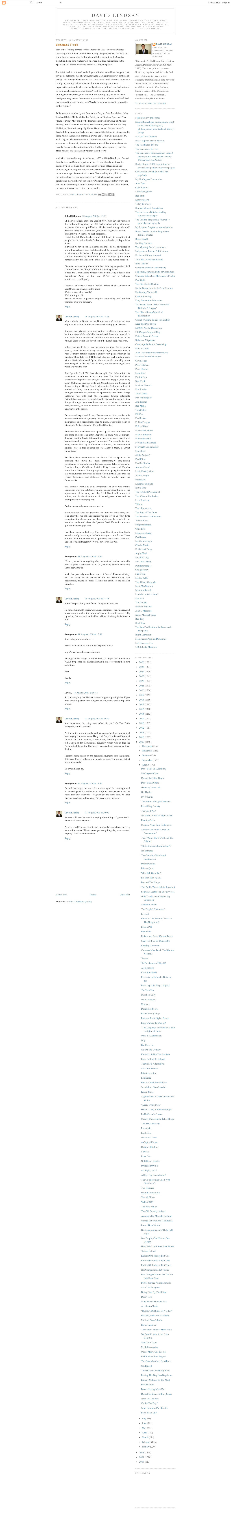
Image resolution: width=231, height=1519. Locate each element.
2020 (142, 690)
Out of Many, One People (153, 1351)
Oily (143, 1040)
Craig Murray (142, 569)
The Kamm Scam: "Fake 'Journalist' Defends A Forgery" (152, 306)
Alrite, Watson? (142, 454)
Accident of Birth (149, 1306)
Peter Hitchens (142, 364)
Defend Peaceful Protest (146, 336)
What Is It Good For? (151, 873)
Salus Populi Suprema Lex (154, 1301)
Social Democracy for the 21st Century (154, 288)
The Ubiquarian (143, 508)
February (146, 1442)
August (146, 764)
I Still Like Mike (149, 972)
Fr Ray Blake (141, 426)
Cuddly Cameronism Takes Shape (157, 1118)
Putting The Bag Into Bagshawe (156, 1375)
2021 (142, 685)
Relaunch (146, 1128)
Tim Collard (141, 602)
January (146, 1446)
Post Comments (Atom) (80, 901)
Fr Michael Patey (143, 549)
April (145, 1432)
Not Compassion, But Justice (155, 1269)
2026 (142, 662)
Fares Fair (146, 1156)
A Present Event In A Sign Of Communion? (155, 831)
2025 (142, 666)
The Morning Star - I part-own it (150, 247)
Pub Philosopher (143, 397)
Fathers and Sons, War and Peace (157, 936)
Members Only (148, 994)
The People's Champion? (153, 909)
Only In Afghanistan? (151, 1035)
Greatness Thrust (149, 1137)
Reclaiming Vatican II (146, 292)
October (146, 755)
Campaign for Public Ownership (150, 344)
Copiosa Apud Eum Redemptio (156, 824)
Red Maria (140, 405)
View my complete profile (151, 103)
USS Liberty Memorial (146, 646)
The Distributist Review (147, 283)
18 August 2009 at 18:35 (90, 556)
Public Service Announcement (156, 1282)
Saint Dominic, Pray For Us (154, 1407)
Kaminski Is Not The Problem (155, 1054)
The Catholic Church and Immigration (153, 857)
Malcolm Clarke (143, 532)
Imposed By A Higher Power (155, 1018)
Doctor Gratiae (148, 863)
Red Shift (140, 195)
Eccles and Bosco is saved (148, 255)
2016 (142, 709)
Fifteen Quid (147, 868)
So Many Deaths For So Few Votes (158, 891)
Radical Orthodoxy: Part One (155, 1255)
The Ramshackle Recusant (148, 516)
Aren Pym (140, 183)
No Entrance (147, 850)
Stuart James (141, 393)
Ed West (139, 414)
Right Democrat (143, 634)
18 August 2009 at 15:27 (94, 216)
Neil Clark (140, 381)
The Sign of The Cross (146, 512)
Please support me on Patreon (149, 140)
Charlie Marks (142, 545)
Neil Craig (140, 573)
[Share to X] (106, 194)
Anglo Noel (141, 553)
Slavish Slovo (148, 1197)
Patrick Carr (141, 377)
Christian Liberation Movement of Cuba (155, 275)
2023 (142, 676)
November (147, 750)
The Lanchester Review (146, 148)
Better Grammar (148, 1324)
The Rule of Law (149, 1206)
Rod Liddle (141, 389)
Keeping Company (150, 945)
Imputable (146, 931)
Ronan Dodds (142, 348)
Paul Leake (140, 418)
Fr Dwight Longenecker (146, 446)
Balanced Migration (145, 340)
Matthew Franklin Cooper (148, 356)
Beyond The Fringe (150, 882)
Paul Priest (140, 459)
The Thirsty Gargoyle (145, 582)
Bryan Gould (141, 238)
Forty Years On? (149, 1412)
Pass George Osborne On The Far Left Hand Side (157, 1276)
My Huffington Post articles (148, 179)
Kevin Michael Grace (145, 614)
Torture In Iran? (148, 1251)
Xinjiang (145, 1004)
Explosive (146, 1132)
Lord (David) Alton (144, 471)
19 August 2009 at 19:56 (90, 783)
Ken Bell (139, 598)
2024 (142, 671)
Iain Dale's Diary (143, 561)
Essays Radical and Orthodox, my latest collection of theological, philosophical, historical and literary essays (154, 127)
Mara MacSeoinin (144, 586)
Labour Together (143, 191)
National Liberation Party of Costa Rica (154, 271)
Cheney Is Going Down (152, 778)
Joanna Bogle (142, 475)
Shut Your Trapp (149, 1342)
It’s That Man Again (151, 877)
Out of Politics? (148, 999)
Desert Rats (146, 1296)
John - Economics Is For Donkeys (151, 352)
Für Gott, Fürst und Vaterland (155, 1315)
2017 (142, 704)
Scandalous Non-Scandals (153, 1087)
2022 (142, 680)
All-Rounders (147, 967)
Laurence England (144, 483)
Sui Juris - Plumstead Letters (149, 259)
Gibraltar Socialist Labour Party (150, 267)
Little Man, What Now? (146, 594)
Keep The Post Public (145, 323)
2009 (142, 741)
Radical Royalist (143, 606)
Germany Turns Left (150, 787)
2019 (142, 695)
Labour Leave (142, 199)
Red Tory (139, 618)
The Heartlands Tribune (146, 144)
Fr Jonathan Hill (143, 438)
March (145, 1437)
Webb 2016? (147, 1201)
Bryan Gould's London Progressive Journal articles (152, 233)
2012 (142, 727)
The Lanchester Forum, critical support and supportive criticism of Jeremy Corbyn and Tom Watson (154, 156)
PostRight (140, 280)
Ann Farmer (141, 401)
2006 (142, 1461)
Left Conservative (144, 642)
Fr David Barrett (143, 434)
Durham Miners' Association (149, 207)
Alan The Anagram (150, 1287)
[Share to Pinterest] (113, 194)
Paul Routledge (143, 565)
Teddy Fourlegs (143, 203)
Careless (145, 1151)
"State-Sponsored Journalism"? (156, 845)
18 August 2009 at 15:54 (97, 316)
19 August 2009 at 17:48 (90, 634)
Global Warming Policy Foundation (152, 319)
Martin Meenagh (143, 541)
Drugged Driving (149, 1165)
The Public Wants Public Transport (158, 887)
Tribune (139, 504)
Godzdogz (140, 450)
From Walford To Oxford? (153, 1022)
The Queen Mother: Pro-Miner (156, 1361)
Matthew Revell (143, 590)
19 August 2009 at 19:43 (85, 692)
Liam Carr (140, 372)
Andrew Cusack (143, 467)
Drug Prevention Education (148, 300)
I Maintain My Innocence (147, 117)
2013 (142, 723)
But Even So (147, 1045)
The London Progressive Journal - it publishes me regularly (152, 221)
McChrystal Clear (149, 773)
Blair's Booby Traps (150, 1013)
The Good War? (148, 810)
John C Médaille (143, 610)
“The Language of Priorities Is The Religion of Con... (158, 1029)
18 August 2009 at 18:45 (97, 598)
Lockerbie (146, 1077)
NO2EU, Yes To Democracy (148, 327)
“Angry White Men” (151, 1104)
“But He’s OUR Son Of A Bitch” (156, 1310)
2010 (142, 737)
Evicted (145, 913)
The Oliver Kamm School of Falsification (149, 313)
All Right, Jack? (149, 1170)
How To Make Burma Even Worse (157, 1246)
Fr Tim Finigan (142, 422)
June (144, 1423)
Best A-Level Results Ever (154, 1082)
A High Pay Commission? (153, 1175)
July (144, 1418)
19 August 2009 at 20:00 (97, 812)
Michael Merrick (143, 385)
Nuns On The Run (150, 1398)
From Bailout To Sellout (153, 1059)
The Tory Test (147, 990)
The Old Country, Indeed (153, 1211)
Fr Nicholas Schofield (145, 442)
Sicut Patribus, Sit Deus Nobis (155, 940)
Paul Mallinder (142, 463)
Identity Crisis (148, 820)
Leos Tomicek (142, 500)
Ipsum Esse (140, 487)
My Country (147, 796)
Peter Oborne (141, 369)
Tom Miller (140, 409)
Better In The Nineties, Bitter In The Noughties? (156, 920)
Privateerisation (148, 1073)
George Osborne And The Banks (157, 1220)
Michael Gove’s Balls (151, 1320)
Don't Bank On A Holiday (153, 768)
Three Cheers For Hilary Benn (155, 1370)
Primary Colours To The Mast (155, 1379)
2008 (142, 1452)
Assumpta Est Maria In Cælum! (156, 1215)
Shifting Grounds (143, 243)
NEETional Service (150, 1161)
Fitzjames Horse (143, 524)
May (144, 1427)
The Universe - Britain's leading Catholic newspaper (150, 213)
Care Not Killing (143, 296)
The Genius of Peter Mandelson (156, 1329)
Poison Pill (146, 926)
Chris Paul (140, 528)
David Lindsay (116, 15)
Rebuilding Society (150, 806)
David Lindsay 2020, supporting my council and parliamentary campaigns (155, 165)
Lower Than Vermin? (151, 1225)
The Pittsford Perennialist (147, 491)
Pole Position (147, 1384)
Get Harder (146, 792)
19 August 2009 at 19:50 (97, 718)
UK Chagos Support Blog (147, 332)
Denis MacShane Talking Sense (156, 1393)
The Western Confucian (146, 496)
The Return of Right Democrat (156, 801)
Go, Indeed (146, 1365)
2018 (142, 699)
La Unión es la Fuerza (151, 1114)
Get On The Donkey (151, 1049)
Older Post (125, 894)
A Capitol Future (149, 1142)
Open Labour (141, 187)
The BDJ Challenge (150, 1123)
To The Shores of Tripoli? (153, 963)
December (147, 746)
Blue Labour (141, 263)
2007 (142, 1457)
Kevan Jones (147, 1091)
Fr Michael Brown (144, 430)
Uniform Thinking (150, 1146)
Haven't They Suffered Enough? (156, 1109)
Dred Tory (140, 622)
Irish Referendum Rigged (153, 1356)
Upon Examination (150, 1192)
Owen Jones (141, 360)
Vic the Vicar (141, 520)
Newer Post (61, 894)
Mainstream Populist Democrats (150, 638)
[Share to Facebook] (110, 194)
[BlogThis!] (103, 194)
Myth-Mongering (149, 1347)
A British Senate (149, 904)
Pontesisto (140, 479)
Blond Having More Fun (153, 1389)
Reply (68, 306)
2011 (142, 732)
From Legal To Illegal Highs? (155, 985)
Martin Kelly (141, 577)
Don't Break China (150, 782)
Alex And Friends (149, 1068)
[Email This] (99, 194)
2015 (142, 713)
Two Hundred (147, 1187)
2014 (142, 718)
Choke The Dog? (149, 1403)
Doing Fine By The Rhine (153, 1292)
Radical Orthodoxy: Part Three (156, 1265)
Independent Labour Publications (151, 251)
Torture (144, 958)
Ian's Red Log (142, 557)
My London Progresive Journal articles (154, 227)
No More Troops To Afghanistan (157, 815)
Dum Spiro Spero (149, 1008)
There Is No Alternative (152, 1063)
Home (93, 894)
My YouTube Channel (146, 136)
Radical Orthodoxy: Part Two (155, 1260)
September (147, 760)
